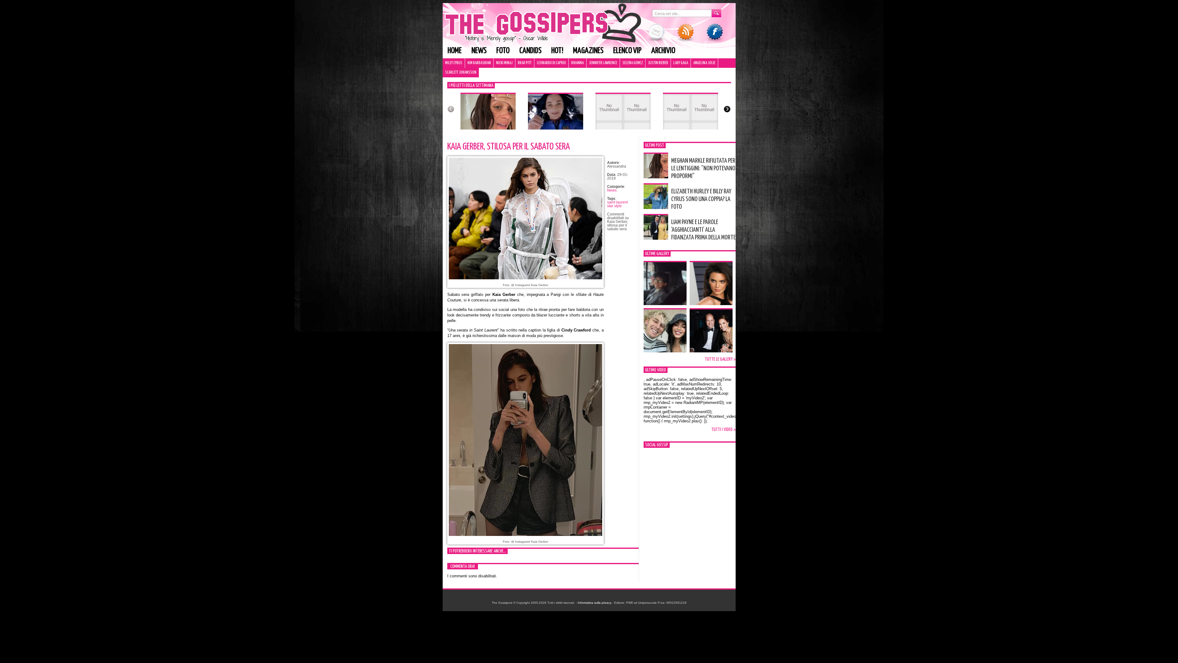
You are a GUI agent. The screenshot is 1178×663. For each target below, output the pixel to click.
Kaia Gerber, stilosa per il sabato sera (508, 146)
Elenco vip (627, 51)
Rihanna (577, 63)
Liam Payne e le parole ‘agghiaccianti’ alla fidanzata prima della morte (703, 230)
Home (455, 51)
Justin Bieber (658, 63)
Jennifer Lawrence (603, 63)
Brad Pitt (525, 63)
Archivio (663, 51)
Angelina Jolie (704, 63)
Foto (503, 51)
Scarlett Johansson (460, 73)
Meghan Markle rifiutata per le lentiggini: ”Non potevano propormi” (703, 168)
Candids (530, 51)
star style (614, 206)
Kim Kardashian (479, 63)
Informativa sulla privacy (594, 602)
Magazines (588, 51)
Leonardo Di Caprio (551, 63)
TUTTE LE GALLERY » (720, 359)
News (479, 51)
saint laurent (617, 202)
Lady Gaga (680, 63)
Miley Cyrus (453, 63)
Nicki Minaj (504, 63)
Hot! (557, 51)
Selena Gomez (632, 63)
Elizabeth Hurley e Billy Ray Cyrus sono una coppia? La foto (701, 199)
